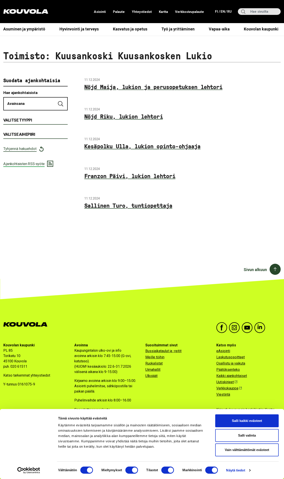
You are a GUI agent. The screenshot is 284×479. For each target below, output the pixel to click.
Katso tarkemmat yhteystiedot (26, 375)
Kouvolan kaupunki (261, 29)
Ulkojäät (151, 376)
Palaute (119, 12)
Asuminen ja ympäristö (24, 29)
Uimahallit (152, 369)
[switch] (131, 470)
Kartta (163, 12)
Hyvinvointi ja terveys (79, 29)
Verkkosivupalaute (189, 12)
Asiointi (100, 12)
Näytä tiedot (235, 470)
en (223, 11)
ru (229, 11)
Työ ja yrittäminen (178, 29)
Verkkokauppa (227, 388)
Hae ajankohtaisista (20, 92)
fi (217, 11)
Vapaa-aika (219, 29)
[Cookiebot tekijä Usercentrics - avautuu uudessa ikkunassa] (28, 470)
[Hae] (61, 104)
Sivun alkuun (255, 269)
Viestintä (223, 394)
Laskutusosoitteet (230, 357)
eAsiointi (223, 351)
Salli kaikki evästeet (247, 421)
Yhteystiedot (142, 12)
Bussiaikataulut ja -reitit (163, 351)
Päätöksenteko (228, 369)
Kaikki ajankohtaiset (231, 376)
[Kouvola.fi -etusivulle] (27, 324)
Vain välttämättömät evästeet (247, 450)
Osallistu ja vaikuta (230, 363)
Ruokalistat (154, 363)
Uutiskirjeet (225, 382)
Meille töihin (154, 357)
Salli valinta (247, 435)
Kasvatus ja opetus (130, 29)
